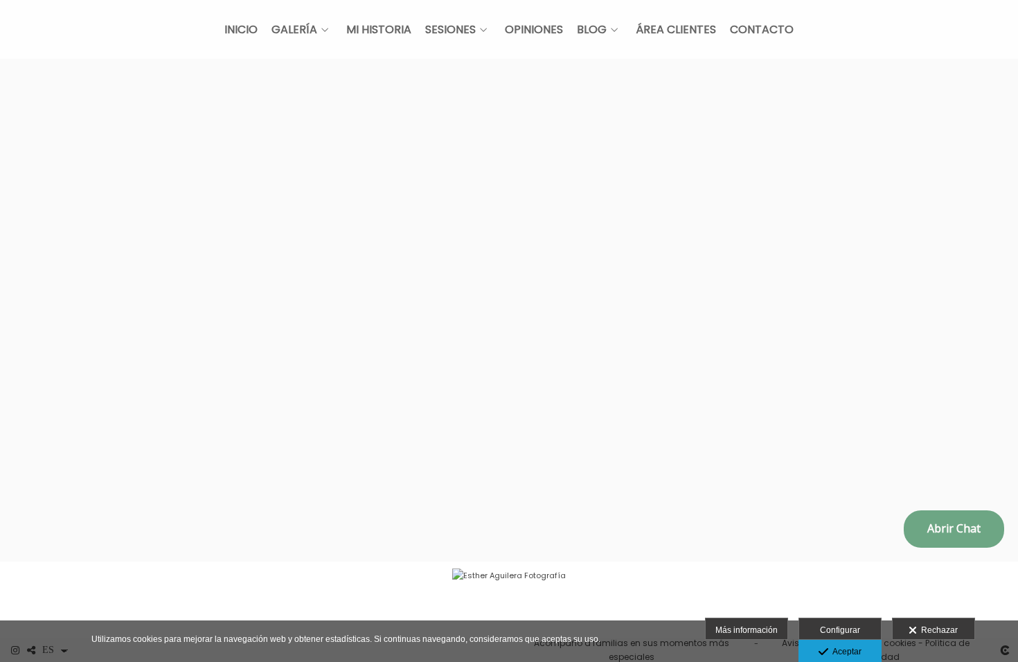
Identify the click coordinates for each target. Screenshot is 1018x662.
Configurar (840, 630)
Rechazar (937, 630)
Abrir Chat (954, 528)
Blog (592, 30)
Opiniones (534, 30)
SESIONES (450, 30)
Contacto (762, 30)
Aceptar (844, 651)
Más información (746, 630)
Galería (294, 30)
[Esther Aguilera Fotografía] (509, 600)
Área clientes (676, 30)
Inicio (241, 30)
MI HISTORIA (378, 30)
